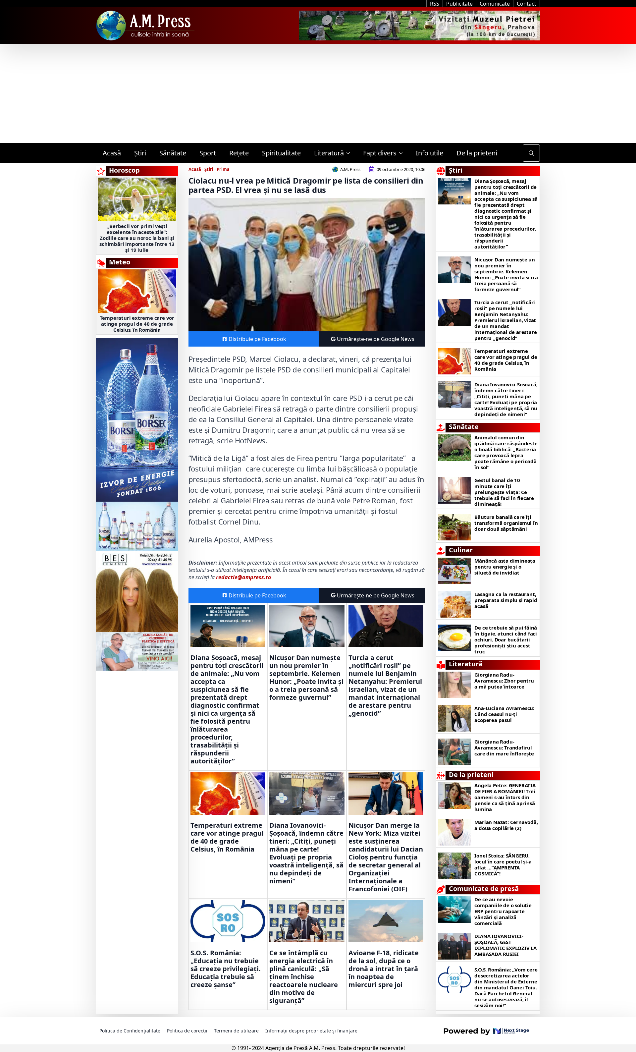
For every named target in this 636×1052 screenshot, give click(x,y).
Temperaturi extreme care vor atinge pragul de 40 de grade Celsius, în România (137, 324)
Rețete (239, 152)
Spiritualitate (281, 152)
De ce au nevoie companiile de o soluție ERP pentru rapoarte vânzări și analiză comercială (502, 911)
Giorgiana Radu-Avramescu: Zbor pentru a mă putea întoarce (504, 681)
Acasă (112, 152)
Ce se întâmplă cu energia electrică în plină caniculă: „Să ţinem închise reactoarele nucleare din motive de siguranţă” (303, 977)
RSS (434, 3)
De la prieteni (476, 152)
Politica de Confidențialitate (129, 1030)
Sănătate (172, 152)
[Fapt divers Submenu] (403, 153)
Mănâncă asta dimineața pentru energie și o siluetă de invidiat (504, 567)
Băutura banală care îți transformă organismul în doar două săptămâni (506, 523)
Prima (223, 169)
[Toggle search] (531, 153)
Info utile (429, 152)
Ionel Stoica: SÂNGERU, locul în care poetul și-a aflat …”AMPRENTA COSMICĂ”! (502, 864)
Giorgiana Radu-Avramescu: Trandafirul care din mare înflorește (504, 747)
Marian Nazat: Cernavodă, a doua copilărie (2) (506, 825)
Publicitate (459, 3)
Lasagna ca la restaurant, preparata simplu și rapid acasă (505, 600)
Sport (207, 152)
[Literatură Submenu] (350, 153)
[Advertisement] (318, 93)
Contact (526, 3)
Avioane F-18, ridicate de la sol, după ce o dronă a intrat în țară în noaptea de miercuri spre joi (383, 969)
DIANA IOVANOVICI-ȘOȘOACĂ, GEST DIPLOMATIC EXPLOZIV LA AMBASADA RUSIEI (505, 945)
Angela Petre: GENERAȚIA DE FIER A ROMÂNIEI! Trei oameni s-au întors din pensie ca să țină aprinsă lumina (504, 797)
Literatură (329, 152)
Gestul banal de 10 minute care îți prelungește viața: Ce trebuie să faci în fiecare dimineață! (504, 492)
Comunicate (495, 3)
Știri (140, 152)
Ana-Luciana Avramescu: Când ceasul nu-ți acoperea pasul (504, 714)
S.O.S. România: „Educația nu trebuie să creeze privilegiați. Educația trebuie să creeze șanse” (225, 969)
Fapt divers (380, 152)
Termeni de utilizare (236, 1030)
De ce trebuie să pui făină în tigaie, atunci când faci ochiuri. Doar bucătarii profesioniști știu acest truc (505, 639)
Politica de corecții (187, 1030)
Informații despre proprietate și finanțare (311, 1030)
